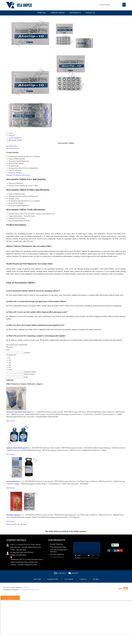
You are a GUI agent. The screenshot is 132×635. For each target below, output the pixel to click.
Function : (97, 414)
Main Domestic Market (16, 221)
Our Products (75, 13)
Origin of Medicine (15, 194)
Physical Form (13, 203)
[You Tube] (118, 551)
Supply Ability (13, 216)
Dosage (11, 198)
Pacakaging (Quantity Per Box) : (74, 414)
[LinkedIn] (115, 551)
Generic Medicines (56, 544)
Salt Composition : (40, 417)
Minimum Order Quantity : (59, 412)
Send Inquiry (25, 175)
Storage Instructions (15, 196)
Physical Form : (110, 481)
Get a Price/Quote (12, 148)
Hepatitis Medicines (57, 557)
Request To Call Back (13, 175)
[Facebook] (108, 551)
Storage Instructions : (86, 412)
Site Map (96, 579)
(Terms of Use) (25, 587)
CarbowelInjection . (13, 481)
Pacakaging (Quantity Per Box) (19, 201)
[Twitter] (112, 551)
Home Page (41, 13)
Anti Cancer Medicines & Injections (58, 551)
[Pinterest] (121, 551)
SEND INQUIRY (11, 524)
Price (10, 183)
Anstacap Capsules (13, 515)
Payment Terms (14, 214)
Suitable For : (99, 450)
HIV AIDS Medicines (57, 554)
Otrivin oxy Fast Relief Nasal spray (18, 412)
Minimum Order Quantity (17, 186)
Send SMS (75, 573)
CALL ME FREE (21, 524)
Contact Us (90, 13)
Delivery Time (13, 218)
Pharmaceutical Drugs (58, 547)
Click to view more (15, 170)
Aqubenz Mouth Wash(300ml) (16, 448)
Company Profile (58, 13)
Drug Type (12, 205)
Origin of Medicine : (110, 412)
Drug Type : (28, 414)
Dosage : (50, 414)
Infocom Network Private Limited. (29, 589)
